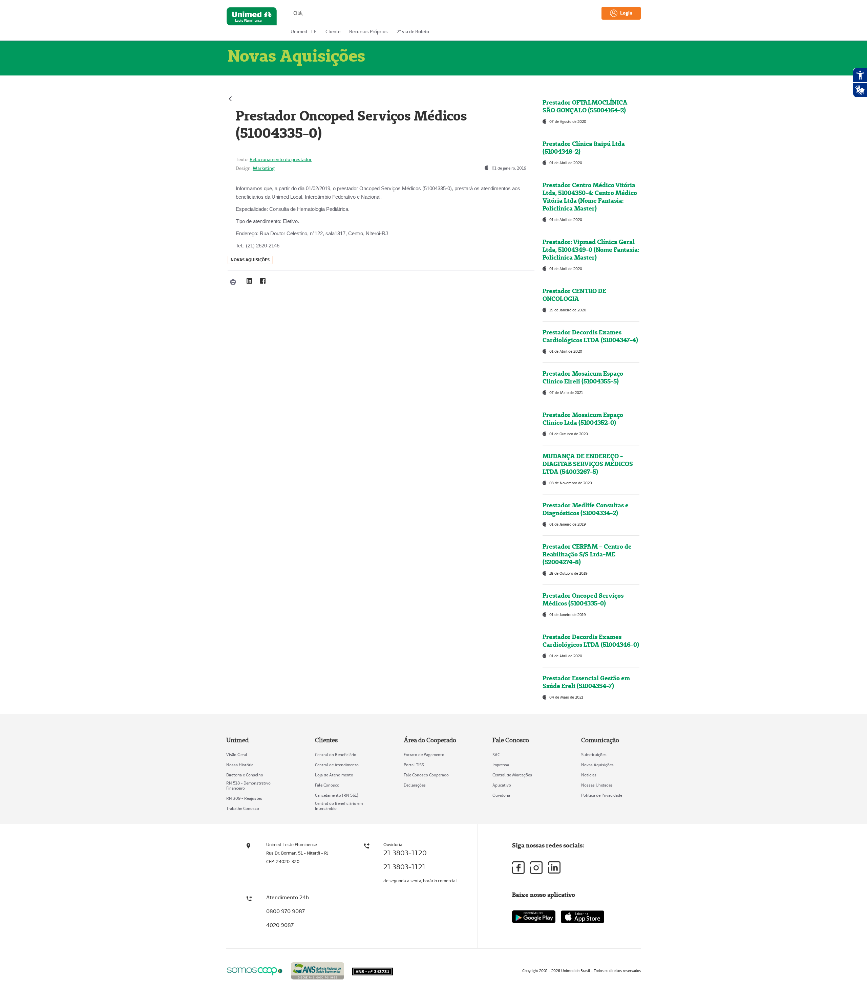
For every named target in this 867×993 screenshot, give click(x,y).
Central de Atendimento (337, 764)
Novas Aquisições (597, 764)
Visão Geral (236, 754)
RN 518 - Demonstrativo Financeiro (248, 785)
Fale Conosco (327, 785)
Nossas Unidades (597, 785)
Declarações (415, 785)
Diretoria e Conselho (244, 774)
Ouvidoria (501, 795)
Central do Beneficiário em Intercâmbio (339, 806)
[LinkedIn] (249, 280)
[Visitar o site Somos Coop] (254, 970)
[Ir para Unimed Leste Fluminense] (251, 22)
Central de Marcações (512, 774)
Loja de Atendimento (334, 774)
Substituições (594, 754)
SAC (496, 754)
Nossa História (239, 764)
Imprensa (500, 764)
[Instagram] (536, 867)
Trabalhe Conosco (242, 808)
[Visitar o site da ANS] (317, 969)
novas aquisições (250, 259)
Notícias (588, 774)
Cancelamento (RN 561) (336, 795)
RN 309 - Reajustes (244, 798)
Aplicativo (501, 785)
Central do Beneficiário (335, 754)
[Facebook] (262, 280)
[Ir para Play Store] (533, 916)
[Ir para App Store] (582, 916)
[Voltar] (230, 98)
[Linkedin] (554, 867)
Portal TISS (414, 764)
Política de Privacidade (601, 795)
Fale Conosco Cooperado (426, 774)
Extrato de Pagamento (424, 754)
